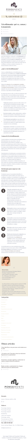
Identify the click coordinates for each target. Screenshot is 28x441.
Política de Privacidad (14, 436)
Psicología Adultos (6, 408)
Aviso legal (5, 436)
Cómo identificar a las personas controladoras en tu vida (13, 348)
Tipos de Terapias (6, 415)
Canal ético (9, 437)
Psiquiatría (4, 413)
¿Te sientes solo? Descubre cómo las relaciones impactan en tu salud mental (13, 354)
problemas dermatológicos (8, 87)
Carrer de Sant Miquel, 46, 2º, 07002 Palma (12, 425)
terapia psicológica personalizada (12, 251)
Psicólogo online (5, 417)
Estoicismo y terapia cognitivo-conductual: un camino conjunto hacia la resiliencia (13, 360)
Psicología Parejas (6, 409)
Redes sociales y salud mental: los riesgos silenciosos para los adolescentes (12, 366)
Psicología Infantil (6, 411)
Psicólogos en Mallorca (7, 421)
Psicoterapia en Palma (7, 419)
